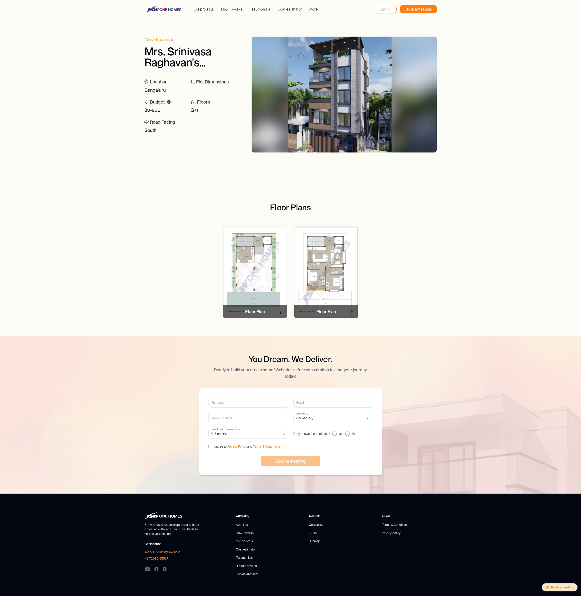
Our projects (204, 9)
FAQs (313, 533)
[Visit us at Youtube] (147, 569)
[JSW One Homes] (164, 8)
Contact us (316, 525)
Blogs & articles (246, 566)
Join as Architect (247, 574)
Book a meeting (562, 587)
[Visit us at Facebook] (156, 569)
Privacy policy (391, 533)
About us (242, 525)
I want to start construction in (225, 429)
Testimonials (260, 9)
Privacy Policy (237, 446)
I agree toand (247, 446)
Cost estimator (290, 9)
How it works (231, 9)
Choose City (302, 413)
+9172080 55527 (156, 558)
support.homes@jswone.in (162, 552)
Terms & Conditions (266, 446)
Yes (341, 434)
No (354, 434)
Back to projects (160, 39)
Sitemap (314, 541)
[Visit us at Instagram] (164, 569)
